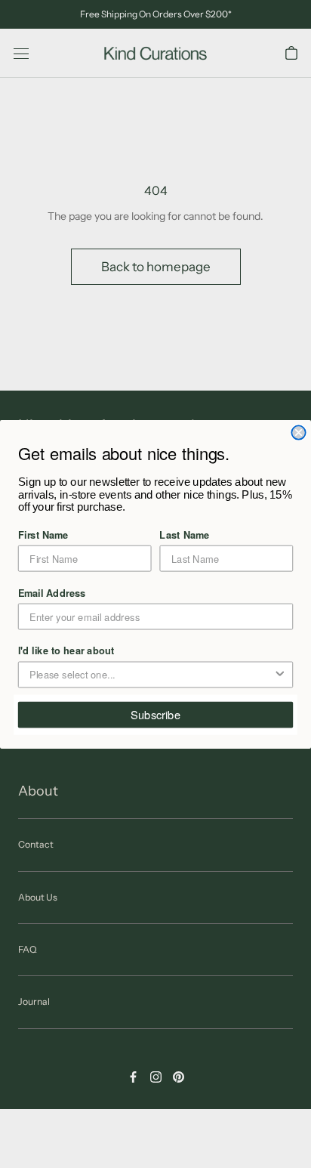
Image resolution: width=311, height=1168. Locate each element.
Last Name (184, 533)
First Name (43, 533)
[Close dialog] (298, 432)
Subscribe (155, 714)
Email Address (52, 591)
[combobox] (151, 674)
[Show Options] (280, 674)
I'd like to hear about (66, 650)
